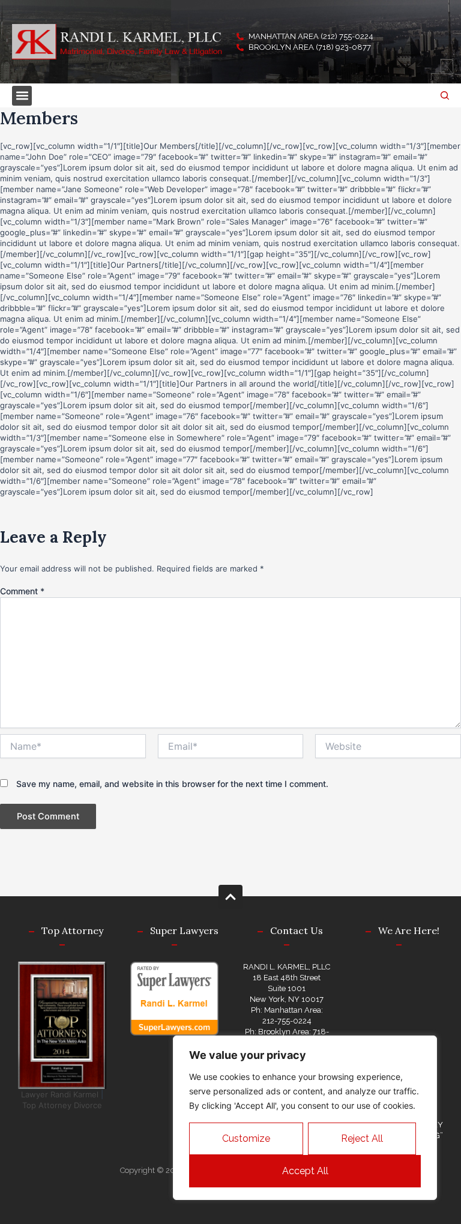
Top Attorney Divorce (62, 1105)
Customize (246, 1138)
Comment (22, 591)
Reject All (362, 1138)
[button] (22, 96)
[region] (305, 1118)
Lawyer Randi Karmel (59, 1094)
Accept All (305, 1171)
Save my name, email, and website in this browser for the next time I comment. (172, 784)
